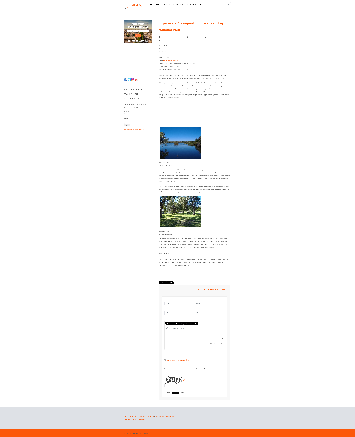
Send (176, 393)
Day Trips (199, 37)
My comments (204, 289)
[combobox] (226, 4)
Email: (126, 118)
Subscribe (215, 289)
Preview (168, 393)
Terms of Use (170, 416)
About (125, 416)
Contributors (132, 416)
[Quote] (186, 323)
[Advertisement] (135, 60)
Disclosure (126, 419)
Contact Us (150, 416)
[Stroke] (181, 323)
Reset (182, 393)
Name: (126, 112)
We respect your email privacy (134, 129)
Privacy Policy (159, 416)
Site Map (134, 419)
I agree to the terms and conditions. (178, 360)
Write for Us (141, 416)
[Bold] (167, 323)
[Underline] (176, 323)
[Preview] (195, 323)
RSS (223, 289)
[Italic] (172, 323)
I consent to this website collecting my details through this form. (187, 369)
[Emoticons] (191, 323)
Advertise (142, 419)
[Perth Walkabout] (134, 6)
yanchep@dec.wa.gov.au (170, 60)
